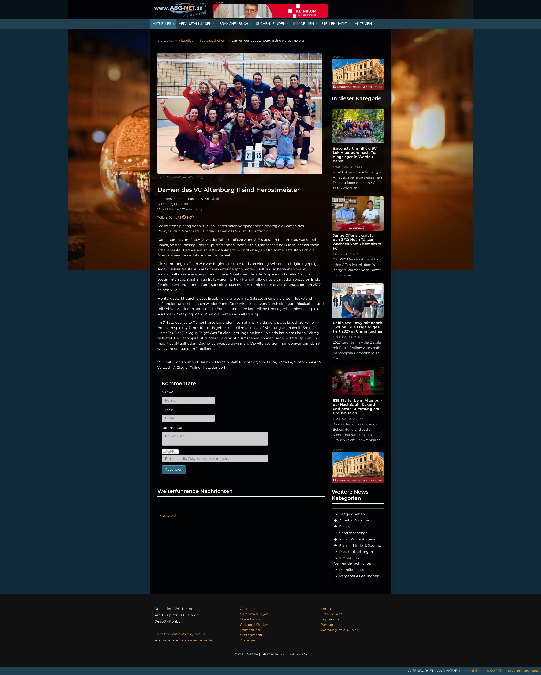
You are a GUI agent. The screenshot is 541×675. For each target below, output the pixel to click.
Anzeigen (248, 640)
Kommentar (173, 428)
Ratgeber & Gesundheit (359, 576)
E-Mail (167, 410)
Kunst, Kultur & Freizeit (358, 539)
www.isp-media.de (196, 640)
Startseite (164, 40)
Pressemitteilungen (356, 552)
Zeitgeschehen (352, 514)
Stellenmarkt (251, 635)
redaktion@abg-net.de (186, 634)
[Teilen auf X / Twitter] (170, 217)
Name (167, 392)
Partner (327, 625)
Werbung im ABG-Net (339, 630)
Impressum (330, 619)
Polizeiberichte (351, 570)
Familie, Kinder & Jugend (360, 546)
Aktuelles (186, 40)
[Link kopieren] (191, 217)
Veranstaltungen (254, 614)
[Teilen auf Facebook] (184, 217)
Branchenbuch (253, 619)
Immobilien (250, 630)
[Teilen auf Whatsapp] (177, 217)
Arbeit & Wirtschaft (355, 520)
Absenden (174, 470)
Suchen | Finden (254, 625)
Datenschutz (332, 614)
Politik (344, 527)
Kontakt (327, 609)
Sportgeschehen (212, 40)
